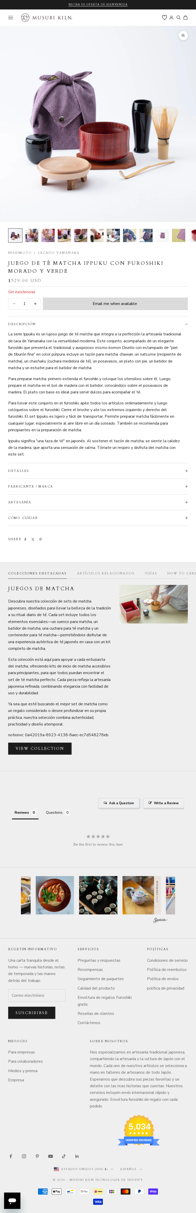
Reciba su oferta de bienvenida (98, 4)
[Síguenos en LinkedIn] (77, 1156)
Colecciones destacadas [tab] (37, 573)
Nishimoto (20, 253)
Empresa (16, 1080)
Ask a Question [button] (121, 803)
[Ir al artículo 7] (113, 235)
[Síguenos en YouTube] (50, 1156)
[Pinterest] (41, 539)
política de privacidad (165, 988)
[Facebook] (25, 539)
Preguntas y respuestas (99, 960)
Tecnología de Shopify (119, 1180)
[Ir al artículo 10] (162, 235)
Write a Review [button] (166, 803)
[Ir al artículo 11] (179, 235)
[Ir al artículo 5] (81, 235)
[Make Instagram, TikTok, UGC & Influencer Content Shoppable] (160, 921)
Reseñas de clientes (96, 1013)
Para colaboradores (25, 1061)
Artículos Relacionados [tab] (106, 573)
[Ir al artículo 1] (15, 235)
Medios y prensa (23, 1071)
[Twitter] (33, 539)
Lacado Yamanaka (59, 253)
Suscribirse (32, 1012)
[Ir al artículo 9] (146, 235)
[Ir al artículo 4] (64, 235)
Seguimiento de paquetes (101, 979)
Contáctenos (89, 1023)
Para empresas (21, 1052)
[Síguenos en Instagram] (24, 1156)
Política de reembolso (167, 969)
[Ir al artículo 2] (31, 235)
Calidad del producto (96, 988)
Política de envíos (163, 979)
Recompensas (90, 969)
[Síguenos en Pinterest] (37, 1156)
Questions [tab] (54, 812)
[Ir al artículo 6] (97, 235)
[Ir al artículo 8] (129, 235)
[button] (55, 895)
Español (128, 1169)
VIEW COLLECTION (40, 748)
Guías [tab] (151, 573)
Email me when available (115, 304)
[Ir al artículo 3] (48, 235)
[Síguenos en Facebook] (10, 1156)
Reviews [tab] (22, 812)
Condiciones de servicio (167, 960)
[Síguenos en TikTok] (63, 1156)
